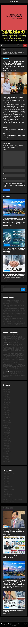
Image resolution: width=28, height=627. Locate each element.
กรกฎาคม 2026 (6, 389)
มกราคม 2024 (6, 438)
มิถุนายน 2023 (6, 450)
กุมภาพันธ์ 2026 (6, 398)
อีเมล (4, 173)
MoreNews (21, 624)
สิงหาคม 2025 (6, 407)
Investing (5, 371)
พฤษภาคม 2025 (6, 412)
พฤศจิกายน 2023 (7, 442)
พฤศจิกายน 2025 (7, 402)
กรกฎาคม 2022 (6, 461)
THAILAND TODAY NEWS (14, 31)
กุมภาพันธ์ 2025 (6, 417)
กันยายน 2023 (6, 445)
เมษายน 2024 (6, 433)
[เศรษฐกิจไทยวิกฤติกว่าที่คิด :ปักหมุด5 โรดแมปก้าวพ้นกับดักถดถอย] (14, 545)
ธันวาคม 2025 (6, 401)
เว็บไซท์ (4, 178)
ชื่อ (4, 168)
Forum (4, 362)
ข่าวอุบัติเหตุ (5, 491)
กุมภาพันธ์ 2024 (6, 437)
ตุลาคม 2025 (6, 404)
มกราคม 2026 (6, 399)
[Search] (20, 45)
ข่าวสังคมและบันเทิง (7, 486)
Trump (4, 353)
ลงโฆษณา (5, 498)
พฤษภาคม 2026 (6, 393)
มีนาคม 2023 (6, 455)
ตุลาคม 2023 (6, 443)
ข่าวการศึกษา (6, 475)
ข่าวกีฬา (5, 480)
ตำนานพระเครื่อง (7, 496)
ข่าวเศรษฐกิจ (6, 493)
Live (25, 45)
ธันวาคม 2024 (6, 420)
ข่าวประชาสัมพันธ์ (6, 58)
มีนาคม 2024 (6, 435)
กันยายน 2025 (6, 406)
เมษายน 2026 (6, 394)
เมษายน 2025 (6, 414)
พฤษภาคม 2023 (6, 451)
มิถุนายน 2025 (6, 411)
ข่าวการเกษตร (6, 476)
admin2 (5, 70)
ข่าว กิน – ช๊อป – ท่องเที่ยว (9, 473)
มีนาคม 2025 (6, 416)
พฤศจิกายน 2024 (7, 422)
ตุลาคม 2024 (6, 424)
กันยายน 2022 (6, 458)
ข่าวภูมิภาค (5, 484)
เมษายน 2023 (6, 453)
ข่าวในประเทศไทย (7, 494)
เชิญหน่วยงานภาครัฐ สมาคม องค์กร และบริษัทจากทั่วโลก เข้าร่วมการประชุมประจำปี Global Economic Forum (14, 238)
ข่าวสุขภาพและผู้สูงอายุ (8, 489)
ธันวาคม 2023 (6, 440)
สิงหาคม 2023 (6, 447)
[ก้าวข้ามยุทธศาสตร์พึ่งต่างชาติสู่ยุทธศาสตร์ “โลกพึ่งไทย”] (14, 600)
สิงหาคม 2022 (6, 460)
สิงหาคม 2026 (6, 388)
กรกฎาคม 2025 (6, 409)
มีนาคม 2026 (6, 396)
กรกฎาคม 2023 (6, 448)
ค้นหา (4, 287)
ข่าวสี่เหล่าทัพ (6, 488)
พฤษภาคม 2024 (6, 432)
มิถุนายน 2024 (6, 430)
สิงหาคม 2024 (6, 427)
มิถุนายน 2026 (6, 391)
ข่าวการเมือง (6, 478)
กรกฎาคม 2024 (6, 429)
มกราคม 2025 (6, 419)
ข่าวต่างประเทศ (6, 481)
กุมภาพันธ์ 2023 (6, 456)
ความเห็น (5, 149)
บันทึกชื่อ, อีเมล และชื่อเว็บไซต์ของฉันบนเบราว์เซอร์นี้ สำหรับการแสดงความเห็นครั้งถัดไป (14, 185)
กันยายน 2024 (6, 425)
